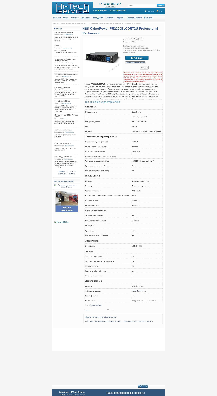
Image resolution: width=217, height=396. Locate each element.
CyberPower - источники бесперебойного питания (107, 24)
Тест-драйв (98, 17)
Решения (75, 17)
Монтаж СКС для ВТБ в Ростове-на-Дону (66, 115)
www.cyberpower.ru (139, 291)
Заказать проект (134, 17)
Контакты (110, 17)
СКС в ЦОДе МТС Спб (62, 101)
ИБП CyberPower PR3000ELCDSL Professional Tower (104, 321)
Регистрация (151, 11)
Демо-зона (85, 17)
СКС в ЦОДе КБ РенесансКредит (66, 74)
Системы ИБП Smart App (133, 24)
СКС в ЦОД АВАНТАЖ (62, 87)
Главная (56, 24)
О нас (65, 17)
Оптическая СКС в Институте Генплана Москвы (64, 60)
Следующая (62, 174)
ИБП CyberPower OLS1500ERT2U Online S (137, 321)
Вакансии (148, 17)
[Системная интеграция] (66, 211)
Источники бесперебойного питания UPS (74, 24)
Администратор (68, 34)
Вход (160, 11)
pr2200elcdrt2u (97, 305)
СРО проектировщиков (62, 143)
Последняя (71, 174)
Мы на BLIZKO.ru (62, 222)
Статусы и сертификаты (63, 130)
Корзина (120, 17)
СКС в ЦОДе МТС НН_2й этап (64, 157)
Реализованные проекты (63, 32)
